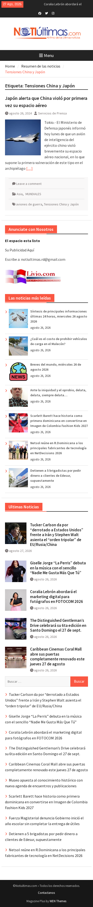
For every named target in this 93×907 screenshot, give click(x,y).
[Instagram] (53, 12)
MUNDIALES (33, 194)
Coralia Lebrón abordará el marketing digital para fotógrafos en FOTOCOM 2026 (56, 596)
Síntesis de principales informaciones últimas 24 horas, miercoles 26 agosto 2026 (58, 316)
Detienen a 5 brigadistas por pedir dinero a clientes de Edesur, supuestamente (55, 475)
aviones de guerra (29, 204)
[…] (29, 168)
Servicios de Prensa (52, 113)
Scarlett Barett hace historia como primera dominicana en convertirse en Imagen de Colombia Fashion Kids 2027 (59, 421)
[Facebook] (40, 12)
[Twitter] (46, 12)
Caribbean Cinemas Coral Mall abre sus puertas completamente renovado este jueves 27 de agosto (57, 656)
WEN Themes (58, 901)
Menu (49, 55)
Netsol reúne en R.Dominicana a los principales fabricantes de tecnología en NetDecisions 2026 (58, 448)
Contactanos (46, 893)
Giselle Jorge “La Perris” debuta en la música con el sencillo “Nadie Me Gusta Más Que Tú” (58, 567)
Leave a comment (28, 183)
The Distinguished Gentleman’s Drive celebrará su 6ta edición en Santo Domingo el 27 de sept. (58, 625)
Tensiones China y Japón (61, 204)
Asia (20, 194)
